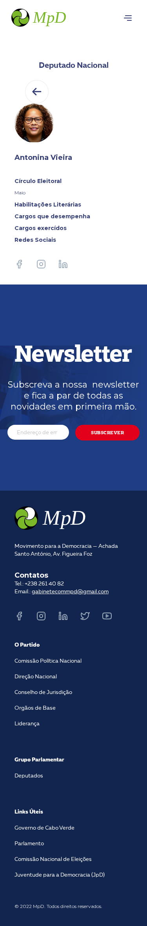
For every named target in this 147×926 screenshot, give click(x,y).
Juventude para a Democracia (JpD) (60, 875)
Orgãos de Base (35, 708)
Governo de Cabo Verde (44, 828)
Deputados (29, 776)
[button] (128, 18)
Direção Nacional (36, 677)
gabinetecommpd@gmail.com (70, 591)
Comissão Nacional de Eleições (53, 859)
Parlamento (29, 843)
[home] (37, 16)
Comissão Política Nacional (48, 661)
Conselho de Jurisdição (43, 692)
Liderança (27, 724)
